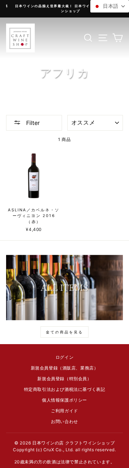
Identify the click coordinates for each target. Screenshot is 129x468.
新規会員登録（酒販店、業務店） (65, 368)
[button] (109, 6)
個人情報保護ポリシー (64, 400)
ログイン (64, 357)
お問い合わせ (64, 421)
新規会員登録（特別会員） (64, 378)
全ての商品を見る (64, 332)
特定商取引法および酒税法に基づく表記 (64, 389)
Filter (32, 122)
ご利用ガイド (64, 410)
